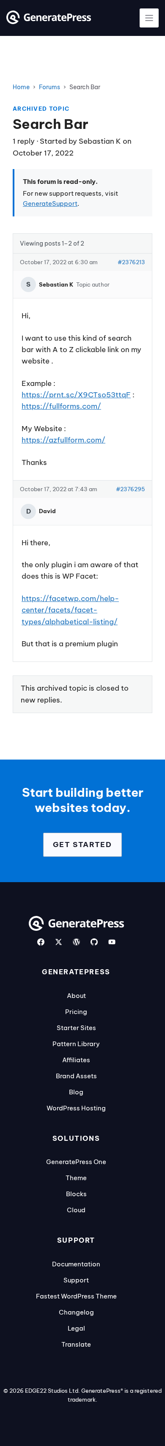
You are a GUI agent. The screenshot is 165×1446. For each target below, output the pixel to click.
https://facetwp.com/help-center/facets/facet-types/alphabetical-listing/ (70, 610)
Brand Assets (76, 1076)
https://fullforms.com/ (61, 406)
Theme (76, 1178)
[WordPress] (76, 942)
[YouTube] (112, 942)
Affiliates (76, 1060)
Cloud (76, 1210)
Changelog (76, 1312)
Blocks (76, 1194)
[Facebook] (41, 942)
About (76, 996)
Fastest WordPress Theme (76, 1296)
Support (76, 1280)
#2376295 (130, 489)
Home (21, 87)
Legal (76, 1328)
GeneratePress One (76, 1162)
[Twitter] (58, 942)
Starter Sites (76, 1028)
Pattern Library (76, 1044)
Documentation (76, 1264)
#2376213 (131, 262)
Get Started (82, 844)
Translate (76, 1344)
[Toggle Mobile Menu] (149, 17)
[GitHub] (94, 942)
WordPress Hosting (76, 1108)
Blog (76, 1092)
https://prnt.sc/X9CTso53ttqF (76, 394)
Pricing (76, 1012)
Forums (49, 87)
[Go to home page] (48, 21)
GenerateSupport (50, 204)
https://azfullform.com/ (63, 440)
